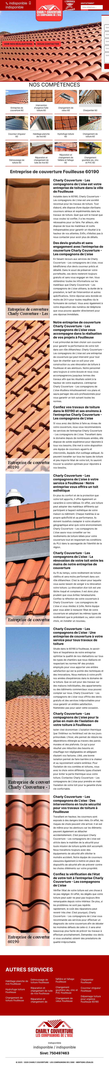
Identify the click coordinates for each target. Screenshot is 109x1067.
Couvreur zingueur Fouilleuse (91, 989)
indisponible (17, 3)
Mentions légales (84, 1062)
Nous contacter (48, 43)
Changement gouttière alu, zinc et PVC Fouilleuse (67, 990)
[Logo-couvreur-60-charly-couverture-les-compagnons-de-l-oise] (49, 10)
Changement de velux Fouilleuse (64, 999)
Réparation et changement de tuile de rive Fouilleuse (42, 990)
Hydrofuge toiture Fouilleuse (15, 990)
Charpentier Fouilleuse (87, 981)
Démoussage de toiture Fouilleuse (40, 981)
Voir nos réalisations (18, 43)
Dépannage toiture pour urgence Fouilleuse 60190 (91, 999)
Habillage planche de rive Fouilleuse (17, 982)
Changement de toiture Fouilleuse (15, 999)
